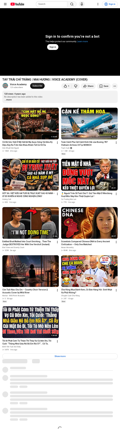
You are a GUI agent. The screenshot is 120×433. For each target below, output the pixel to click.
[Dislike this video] (76, 86)
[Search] (72, 4)
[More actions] (115, 86)
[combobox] (52, 4)
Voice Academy (18, 84)
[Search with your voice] (82, 4)
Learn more (82, 41)
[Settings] (98, 4)
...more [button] (8, 100)
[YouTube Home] (17, 4)
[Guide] (5, 4)
